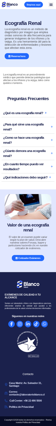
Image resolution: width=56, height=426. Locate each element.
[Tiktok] (36, 324)
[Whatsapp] (44, 324)
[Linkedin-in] (28, 324)
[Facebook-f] (11, 324)
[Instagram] (19, 324)
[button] (51, 4)
